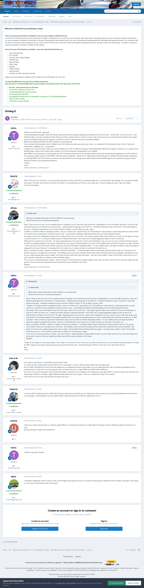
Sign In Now (104, 529)
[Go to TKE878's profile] (14, 184)
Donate (47, 11)
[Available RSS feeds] (139, 550)
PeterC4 (13, 389)
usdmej (13, 421)
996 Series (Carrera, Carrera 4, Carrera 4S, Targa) (44, 119)
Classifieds (51, 16)
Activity (16, 11)
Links (70, 16)
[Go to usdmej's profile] (14, 428)
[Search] (138, 11)
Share (119, 118)
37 (15, 376)
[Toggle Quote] (27, 213)
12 (14, 497)
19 (14, 229)
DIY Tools (28, 16)
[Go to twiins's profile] (7, 118)
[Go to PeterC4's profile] (14, 396)
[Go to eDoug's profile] (14, 215)
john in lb (13, 358)
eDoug (13, 208)
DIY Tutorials (16, 16)
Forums (6, 16)
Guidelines (25, 11)
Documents (40, 16)
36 (15, 439)
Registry (62, 16)
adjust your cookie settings (67, 583)
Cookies (78, 556)
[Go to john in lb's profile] (14, 365)
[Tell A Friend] (110, 4)
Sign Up (136, 4)
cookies (16, 583)
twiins (13, 128)
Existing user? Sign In (121, 4)
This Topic (130, 11)
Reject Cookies (133, 583)
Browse (7, 11)
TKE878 (13, 176)
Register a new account (40, 529)
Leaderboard (37, 11)
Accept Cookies (117, 583)
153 (14, 410)
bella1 (13, 477)
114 (14, 197)
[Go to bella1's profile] (14, 484)
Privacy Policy (68, 556)
